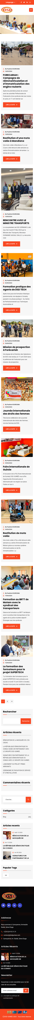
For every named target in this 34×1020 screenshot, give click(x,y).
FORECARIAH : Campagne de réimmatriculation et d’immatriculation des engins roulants (16, 80)
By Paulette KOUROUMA (12, 69)
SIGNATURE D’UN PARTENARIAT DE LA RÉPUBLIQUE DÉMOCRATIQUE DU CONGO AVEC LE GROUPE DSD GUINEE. (16, 757)
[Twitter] (9, 905)
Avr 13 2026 (8, 842)
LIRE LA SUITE (10, 105)
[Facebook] (3, 905)
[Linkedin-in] (14, 905)
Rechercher (9, 712)
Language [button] (9, 2)
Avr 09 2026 (18, 852)
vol (6, 875)
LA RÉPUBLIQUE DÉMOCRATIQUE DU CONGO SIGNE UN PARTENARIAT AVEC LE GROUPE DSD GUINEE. (16, 749)
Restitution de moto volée (14, 535)
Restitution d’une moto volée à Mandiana (16, 139)
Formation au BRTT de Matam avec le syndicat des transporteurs (16, 604)
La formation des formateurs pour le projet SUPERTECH (14, 669)
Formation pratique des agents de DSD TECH (17, 288)
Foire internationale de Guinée (16, 468)
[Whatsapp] (20, 905)
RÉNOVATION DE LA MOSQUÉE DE (20, 836)
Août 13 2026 (18, 832)
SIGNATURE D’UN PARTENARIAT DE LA (20, 856)
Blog (4, 817)
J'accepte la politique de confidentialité (11, 997)
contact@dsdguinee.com (12, 935)
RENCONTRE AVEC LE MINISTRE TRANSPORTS (16, 222)
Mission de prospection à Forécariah (16, 349)
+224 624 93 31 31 (10, 932)
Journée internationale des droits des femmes (16, 412)
